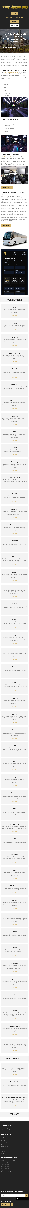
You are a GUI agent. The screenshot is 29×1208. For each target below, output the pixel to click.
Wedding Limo (14, 824)
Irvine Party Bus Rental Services (10, 72)
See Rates (6, 225)
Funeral (14, 369)
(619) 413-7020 (5, 1166)
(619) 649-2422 (5, 1168)
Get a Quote (14, 25)
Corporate (14, 916)
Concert (14, 572)
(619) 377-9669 (5, 1164)
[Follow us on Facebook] (2, 1204)
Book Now (14, 21)
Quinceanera (14, 963)
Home (2, 1137)
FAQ (2, 1155)
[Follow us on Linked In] (8, 1204)
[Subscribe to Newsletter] (26, 1195)
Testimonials (4, 1151)
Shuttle (14, 651)
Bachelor (14, 603)
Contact (3, 1150)
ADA (14, 307)
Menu (14, 13)
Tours (14, 994)
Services (3, 1140)
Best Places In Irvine (14, 1066)
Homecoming (14, 384)
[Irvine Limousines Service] (14, 5)
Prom (14, 635)
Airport (15, 323)
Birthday (14, 900)
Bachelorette (14, 793)
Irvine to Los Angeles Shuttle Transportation (14, 1097)
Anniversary (14, 337)
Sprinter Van (14, 588)
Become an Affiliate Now (22, 1198)
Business (14, 619)
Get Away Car (14, 416)
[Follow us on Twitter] (5, 1204)
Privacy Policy (5, 1153)
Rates (2, 1144)
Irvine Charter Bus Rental (7, 156)
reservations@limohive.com (8, 1171)
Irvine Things (4, 1146)
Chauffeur (14, 808)
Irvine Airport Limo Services (14, 1081)
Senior (14, 777)
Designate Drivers (14, 979)
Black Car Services (14, 353)
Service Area (4, 1142)
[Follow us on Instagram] (12, 1204)
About (2, 1148)
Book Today (6, 187)
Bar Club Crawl (14, 400)
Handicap (14, 556)
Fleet (2, 1139)
